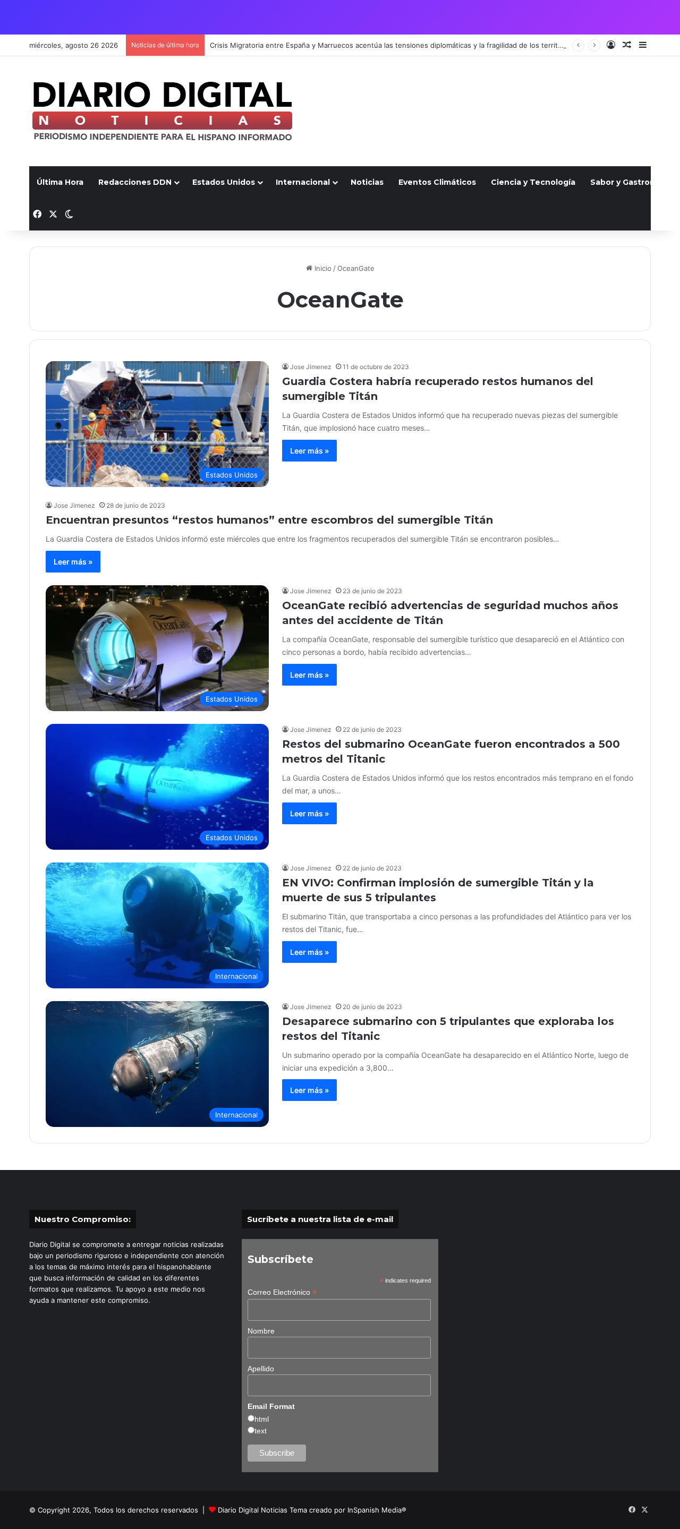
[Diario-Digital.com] (162, 111)
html (261, 1419)
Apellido (261, 1368)
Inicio (322, 268)
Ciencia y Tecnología (533, 182)
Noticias (367, 182)
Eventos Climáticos (437, 182)
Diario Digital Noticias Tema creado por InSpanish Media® (312, 1510)
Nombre (261, 1331)
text (260, 1431)
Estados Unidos (223, 182)
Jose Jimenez (311, 367)
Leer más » (309, 450)
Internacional (303, 182)
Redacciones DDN (135, 182)
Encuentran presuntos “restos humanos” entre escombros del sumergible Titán (269, 520)
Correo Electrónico (282, 1292)
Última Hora (60, 182)
